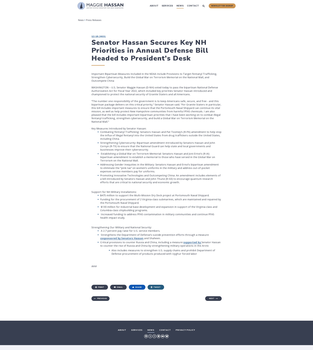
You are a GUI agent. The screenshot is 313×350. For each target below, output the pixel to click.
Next (211, 298)
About (154, 5)
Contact (193, 5)
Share (138, 287)
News (180, 5)
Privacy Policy (185, 330)
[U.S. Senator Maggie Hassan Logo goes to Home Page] (100, 6)
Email (120, 287)
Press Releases (93, 20)
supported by (192, 242)
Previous (102, 298)
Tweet (157, 287)
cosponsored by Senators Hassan (122, 238)
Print (101, 287)
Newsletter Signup (222, 6)
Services (167, 5)
